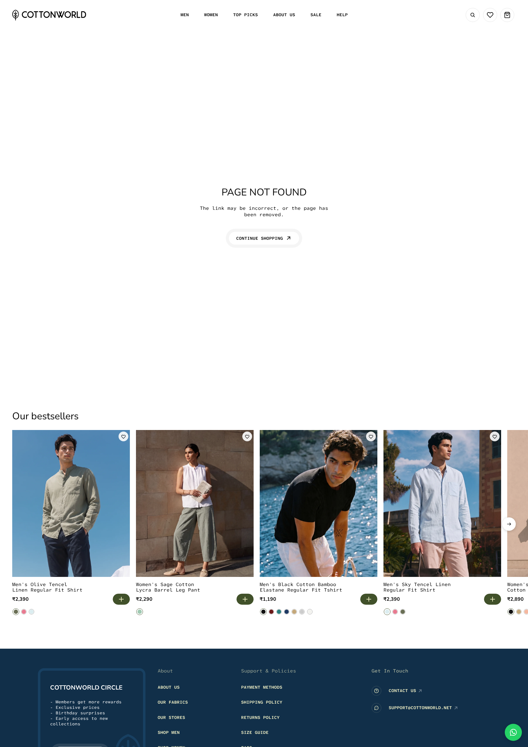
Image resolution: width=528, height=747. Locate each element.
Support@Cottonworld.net (420, 707)
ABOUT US (169, 687)
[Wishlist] (490, 15)
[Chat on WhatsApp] (513, 732)
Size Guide (255, 732)
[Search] (473, 15)
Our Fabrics (173, 702)
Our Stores (171, 717)
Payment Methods (261, 687)
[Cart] (507, 15)
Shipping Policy (261, 702)
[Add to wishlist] (123, 436)
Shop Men (169, 732)
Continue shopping (259, 238)
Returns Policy (260, 717)
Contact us (402, 690)
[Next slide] (509, 524)
